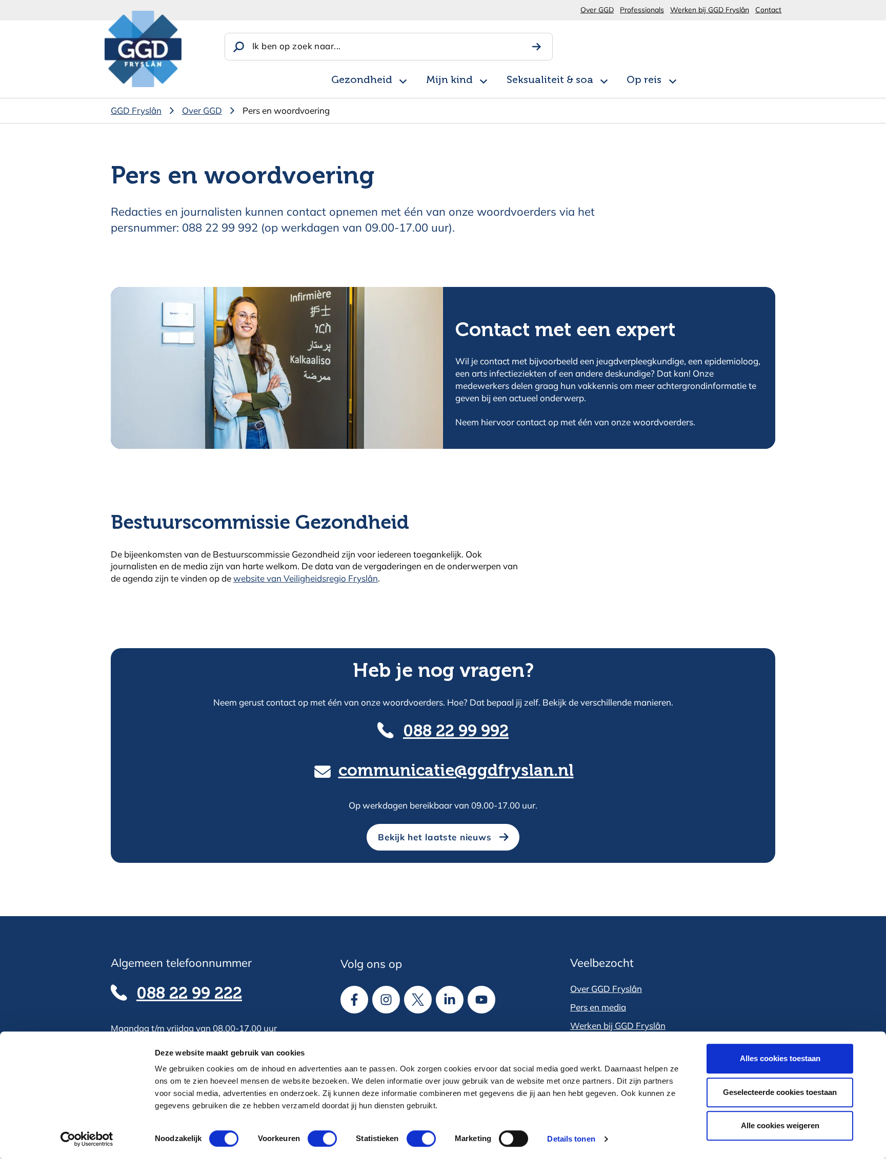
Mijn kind (449, 80)
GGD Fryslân (136, 110)
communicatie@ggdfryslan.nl (456, 771)
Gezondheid (361, 80)
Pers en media (598, 1007)
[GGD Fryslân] (143, 49)
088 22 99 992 (456, 731)
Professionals (642, 9)
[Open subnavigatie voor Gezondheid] (403, 79)
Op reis (644, 80)
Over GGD (597, 9)
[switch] (313, 1138)
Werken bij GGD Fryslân (709, 9)
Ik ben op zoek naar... (296, 45)
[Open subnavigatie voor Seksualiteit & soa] (604, 79)
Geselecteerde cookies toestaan (780, 1092)
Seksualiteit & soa (550, 80)
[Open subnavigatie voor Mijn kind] (483, 79)
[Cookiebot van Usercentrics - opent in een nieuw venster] (87, 1139)
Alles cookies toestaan (780, 1058)
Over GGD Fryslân (606, 988)
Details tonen (571, 1138)
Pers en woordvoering (286, 110)
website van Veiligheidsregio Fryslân (305, 578)
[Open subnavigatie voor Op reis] (673, 79)
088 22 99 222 (189, 994)
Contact (768, 9)
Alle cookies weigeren (780, 1125)
